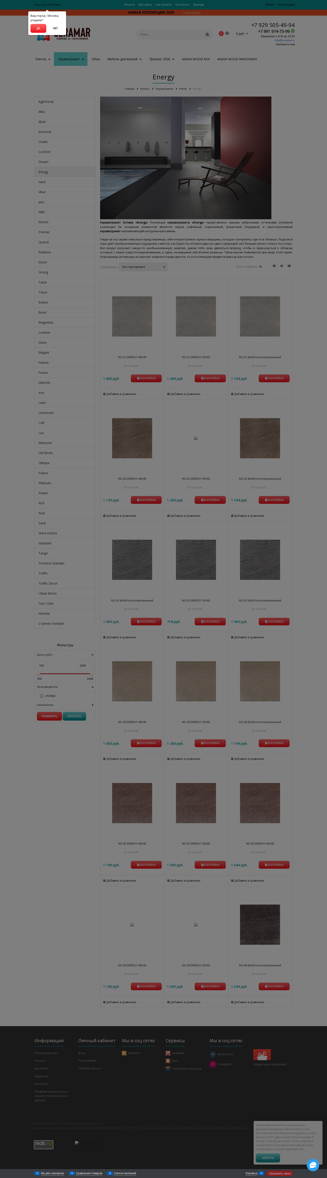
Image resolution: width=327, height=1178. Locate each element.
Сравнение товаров (89, 1173)
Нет (55, 28)
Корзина (251, 1173)
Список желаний (125, 1173)
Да (38, 28)
